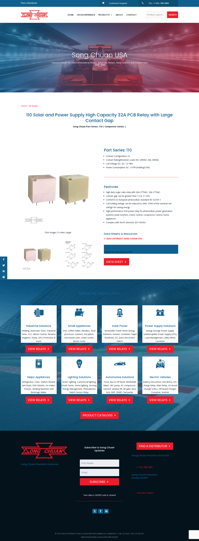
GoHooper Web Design (107, 537)
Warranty (112, 533)
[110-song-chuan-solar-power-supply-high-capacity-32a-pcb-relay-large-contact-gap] (37, 271)
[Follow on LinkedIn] (106, 511)
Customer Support (118, 3)
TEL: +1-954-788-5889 (159, 3)
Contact (131, 14)
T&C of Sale (124, 533)
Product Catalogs (98, 415)
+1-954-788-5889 (144, 467)
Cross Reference (86, 14)
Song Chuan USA (99, 55)
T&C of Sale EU (137, 533)
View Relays (37, 349)
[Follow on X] (94, 511)
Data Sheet (114, 262)
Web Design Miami (89, 537)
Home (71, 14)
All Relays (33, 105)
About (119, 14)
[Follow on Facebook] (100, 511)
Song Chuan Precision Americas (90, 533)
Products (104, 14)
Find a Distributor (29, 3)
